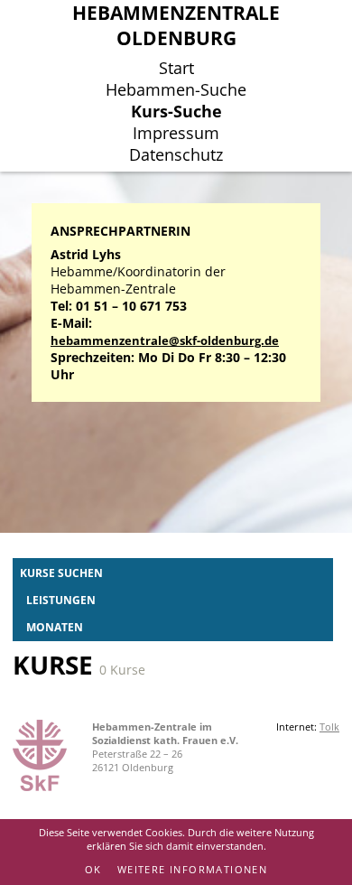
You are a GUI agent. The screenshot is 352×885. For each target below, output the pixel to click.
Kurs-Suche (176, 111)
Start (176, 68)
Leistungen (61, 599)
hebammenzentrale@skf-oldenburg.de (165, 341)
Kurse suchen (61, 572)
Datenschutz (176, 154)
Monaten (54, 627)
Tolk (329, 726)
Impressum (176, 133)
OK (93, 869)
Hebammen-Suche (176, 89)
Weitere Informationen (192, 869)
